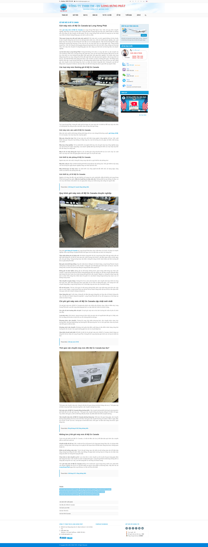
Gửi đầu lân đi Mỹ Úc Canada (67, 504)
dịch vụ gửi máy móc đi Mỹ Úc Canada (69, 489)
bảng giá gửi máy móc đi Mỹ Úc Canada (94, 491)
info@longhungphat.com (84, 1)
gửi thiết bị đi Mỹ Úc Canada (103, 489)
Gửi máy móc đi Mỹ (73, 342)
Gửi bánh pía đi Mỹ (64, 507)
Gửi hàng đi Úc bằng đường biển (77, 473)
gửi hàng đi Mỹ (113, 133)
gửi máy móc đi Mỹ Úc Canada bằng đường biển (71, 491)
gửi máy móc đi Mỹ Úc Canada (87, 489)
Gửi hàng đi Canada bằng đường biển (78, 187)
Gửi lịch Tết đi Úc (63, 510)
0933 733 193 (69, 1)
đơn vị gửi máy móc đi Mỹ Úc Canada (90, 494)
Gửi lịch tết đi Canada (65, 513)
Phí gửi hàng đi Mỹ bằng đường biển (78, 428)
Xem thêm (143, 115)
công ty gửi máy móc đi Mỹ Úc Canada (69, 494)
